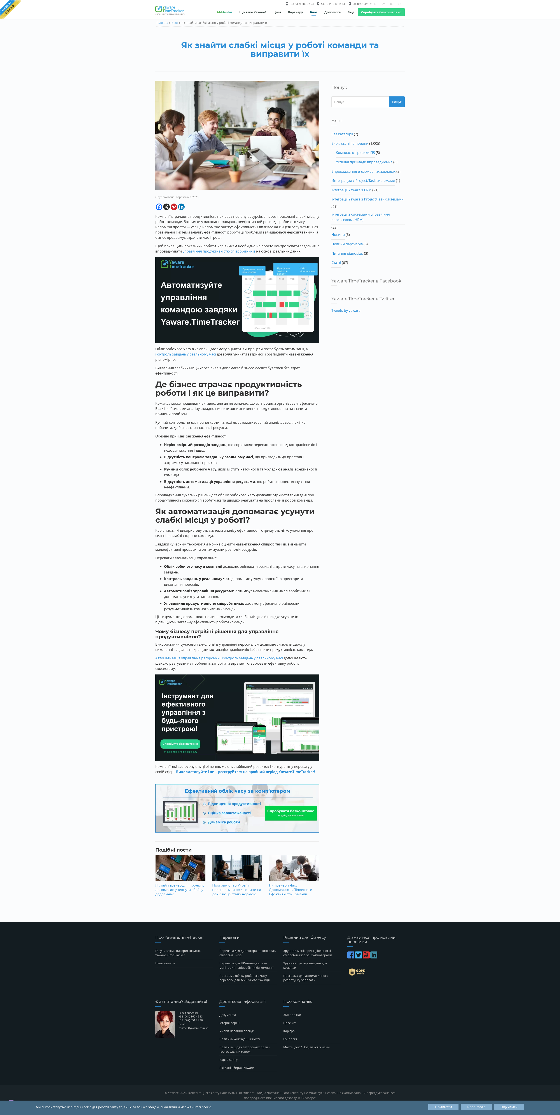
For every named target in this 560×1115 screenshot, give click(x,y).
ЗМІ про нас (292, 1015)
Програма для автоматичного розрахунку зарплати (305, 978)
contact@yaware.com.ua (193, 1028)
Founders (290, 1039)
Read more (476, 1107)
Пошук (397, 102)
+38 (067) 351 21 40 (363, 4)
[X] (166, 207)
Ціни (277, 12)
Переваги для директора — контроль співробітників (247, 953)
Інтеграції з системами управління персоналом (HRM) (360, 217)
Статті (336, 262)
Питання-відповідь (347, 253)
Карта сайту (228, 1060)
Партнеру (295, 12)
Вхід (351, 12)
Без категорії (342, 134)
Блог (313, 12)
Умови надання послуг (236, 1031)
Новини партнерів (347, 244)
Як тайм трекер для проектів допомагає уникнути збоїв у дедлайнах (179, 889)
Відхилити (509, 1107)
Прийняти (443, 1107)
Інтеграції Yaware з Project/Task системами (367, 199)
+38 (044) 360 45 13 (332, 4)
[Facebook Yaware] (351, 957)
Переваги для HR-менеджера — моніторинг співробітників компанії (246, 965)
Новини (338, 234)
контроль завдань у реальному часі (185, 354)
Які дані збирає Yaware (236, 1068)
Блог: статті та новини (349, 143)
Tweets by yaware (345, 310)
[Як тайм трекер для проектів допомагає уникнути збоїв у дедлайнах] (180, 871)
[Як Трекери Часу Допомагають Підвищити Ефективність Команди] (294, 871)
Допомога (332, 12)
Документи (227, 1015)
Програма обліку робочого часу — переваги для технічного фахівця (245, 978)
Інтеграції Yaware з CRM (351, 190)
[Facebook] (159, 207)
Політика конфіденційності (239, 1039)
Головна (162, 23)
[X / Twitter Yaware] (359, 957)
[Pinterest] (174, 207)
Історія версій (229, 1023)
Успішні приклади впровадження (364, 162)
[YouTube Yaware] (366, 957)
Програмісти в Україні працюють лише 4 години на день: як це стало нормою (236, 889)
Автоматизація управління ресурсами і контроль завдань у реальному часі (219, 658)
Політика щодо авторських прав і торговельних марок (244, 1049)
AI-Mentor (224, 12)
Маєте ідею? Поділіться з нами (306, 1047)
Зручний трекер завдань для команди (305, 965)
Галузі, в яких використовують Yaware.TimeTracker (178, 953)
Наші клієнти (165, 963)
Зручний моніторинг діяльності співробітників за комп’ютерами (307, 953)
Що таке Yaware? (252, 12)
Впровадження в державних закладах (363, 171)
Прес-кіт (289, 1023)
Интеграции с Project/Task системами (363, 180)
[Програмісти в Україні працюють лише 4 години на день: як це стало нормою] (237, 871)
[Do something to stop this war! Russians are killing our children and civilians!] (10, 10)
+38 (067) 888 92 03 (301, 4)
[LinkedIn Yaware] (374, 957)
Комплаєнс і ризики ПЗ (355, 152)
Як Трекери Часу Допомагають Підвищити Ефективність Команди (290, 889)
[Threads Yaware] (378, 957)
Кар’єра (289, 1031)
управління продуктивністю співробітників (219, 251)
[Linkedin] (181, 207)
